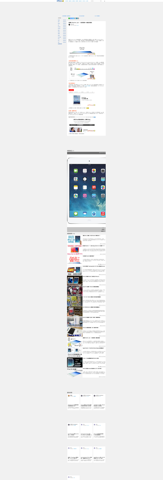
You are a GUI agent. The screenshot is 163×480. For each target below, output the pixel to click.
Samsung (88, 396)
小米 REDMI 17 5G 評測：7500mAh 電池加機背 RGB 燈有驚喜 (99, 405)
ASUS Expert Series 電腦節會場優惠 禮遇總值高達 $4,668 (73, 405)
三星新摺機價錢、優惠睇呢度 (66, 15)
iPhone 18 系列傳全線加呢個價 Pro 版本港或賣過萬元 (99, 434)
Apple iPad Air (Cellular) (103, 152)
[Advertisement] (86, 32)
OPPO (59, 33)
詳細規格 (103, 229)
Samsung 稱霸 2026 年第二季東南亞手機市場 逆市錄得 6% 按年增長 (86, 405)
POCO (59, 35)
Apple (78, 25)
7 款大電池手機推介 (82, 15)
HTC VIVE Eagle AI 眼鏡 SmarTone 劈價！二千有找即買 (73, 434)
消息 (63, 21)
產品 (65, 21)
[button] (104, 1)
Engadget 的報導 (87, 85)
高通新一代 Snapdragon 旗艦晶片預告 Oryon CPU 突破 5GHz (73, 458)
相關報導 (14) (103, 231)
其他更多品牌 (60, 43)
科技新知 (75, 425)
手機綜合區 (75, 448)
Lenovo (59, 28)
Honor (59, 23)
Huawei (59, 26)
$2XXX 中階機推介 (97, 15)
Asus (58, 21)
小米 (58, 42)
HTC (58, 25)
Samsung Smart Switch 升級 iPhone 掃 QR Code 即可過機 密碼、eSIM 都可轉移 (86, 434)
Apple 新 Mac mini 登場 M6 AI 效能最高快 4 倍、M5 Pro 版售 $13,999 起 (99, 458)
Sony (58, 38)
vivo (58, 40)
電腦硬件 (75, 396)
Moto (59, 30)
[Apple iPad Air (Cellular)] (103, 191)
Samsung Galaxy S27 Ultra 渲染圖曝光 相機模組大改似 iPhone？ (86, 458)
